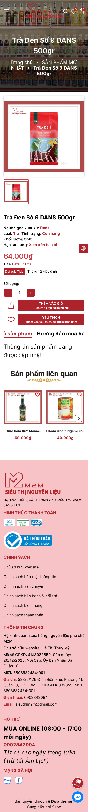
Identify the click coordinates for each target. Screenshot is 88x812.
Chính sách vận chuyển (24, 586)
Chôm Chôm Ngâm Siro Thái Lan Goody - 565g (65, 431)
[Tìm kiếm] (66, 11)
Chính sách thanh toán (23, 615)
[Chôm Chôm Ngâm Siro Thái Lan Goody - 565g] (65, 407)
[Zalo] (7, 780)
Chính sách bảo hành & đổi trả (30, 595)
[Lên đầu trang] (78, 770)
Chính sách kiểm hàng (23, 605)
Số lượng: (11, 284)
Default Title (14, 271)
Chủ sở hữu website (21, 567)
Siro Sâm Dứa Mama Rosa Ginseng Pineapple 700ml (23, 431)
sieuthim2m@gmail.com (36, 704)
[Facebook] (19, 780)
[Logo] (44, 10)
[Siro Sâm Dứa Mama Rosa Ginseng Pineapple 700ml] (23, 407)
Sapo (56, 807)
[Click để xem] (44, 136)
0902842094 (36, 697)
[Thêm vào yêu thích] (37, 394)
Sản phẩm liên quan (44, 373)
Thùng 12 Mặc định (42, 271)
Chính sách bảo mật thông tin (30, 576)
